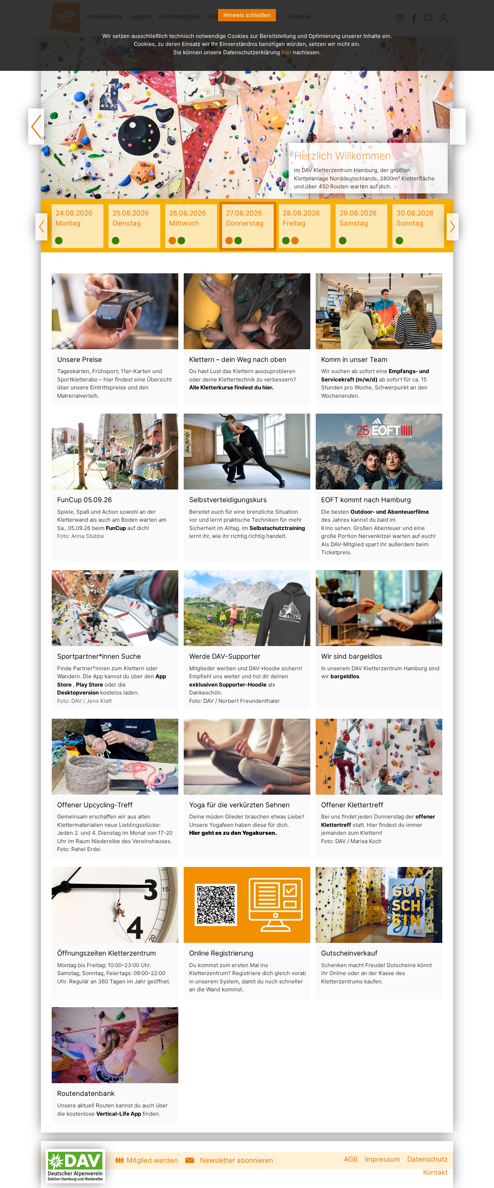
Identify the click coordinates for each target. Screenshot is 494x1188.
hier (286, 52)
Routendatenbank (86, 1093)
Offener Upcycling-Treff (95, 805)
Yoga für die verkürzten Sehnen (239, 805)
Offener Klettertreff (352, 805)
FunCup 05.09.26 (84, 500)
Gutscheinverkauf (349, 953)
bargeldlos (365, 656)
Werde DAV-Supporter (224, 656)
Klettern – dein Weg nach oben (237, 359)
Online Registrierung (221, 953)
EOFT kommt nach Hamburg (366, 500)
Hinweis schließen (247, 15)
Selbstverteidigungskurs (228, 500)
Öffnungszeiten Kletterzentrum (106, 953)
